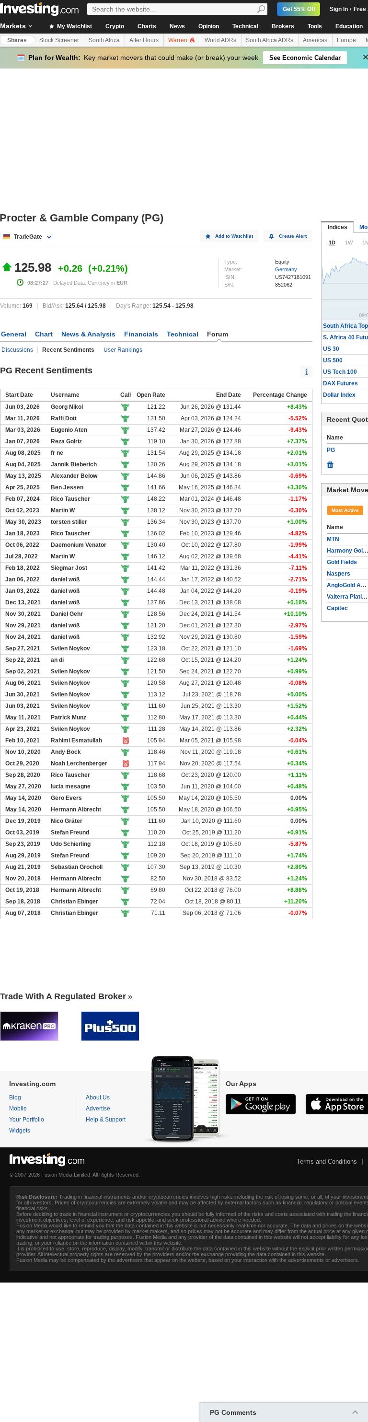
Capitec (337, 608)
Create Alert (293, 236)
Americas (315, 40)
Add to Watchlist (234, 236)
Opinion (208, 26)
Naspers (338, 573)
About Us (98, 1097)
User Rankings (123, 350)
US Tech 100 (340, 372)
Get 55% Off (299, 9)
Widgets (19, 1130)
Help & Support (106, 1119)
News (177, 26)
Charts (147, 26)
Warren (178, 40)
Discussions (17, 350)
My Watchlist (74, 26)
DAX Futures (340, 383)
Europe (346, 40)
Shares (17, 40)
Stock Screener (59, 40)
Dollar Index (339, 395)
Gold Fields (342, 562)
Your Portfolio (26, 1119)
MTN (333, 539)
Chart (44, 334)
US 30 (331, 349)
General (13, 334)
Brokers (283, 26)
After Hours (144, 40)
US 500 (333, 360)
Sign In (339, 9)
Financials (141, 334)
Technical (245, 26)
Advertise (98, 1108)
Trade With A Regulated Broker (63, 996)
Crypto (114, 26)
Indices (337, 227)
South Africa (104, 40)
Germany (286, 269)
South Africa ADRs (269, 40)
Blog (15, 1097)
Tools (315, 26)
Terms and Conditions (327, 1161)
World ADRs (220, 40)
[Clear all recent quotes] (330, 462)
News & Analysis (88, 334)
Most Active (345, 510)
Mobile (18, 1108)
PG (331, 450)
